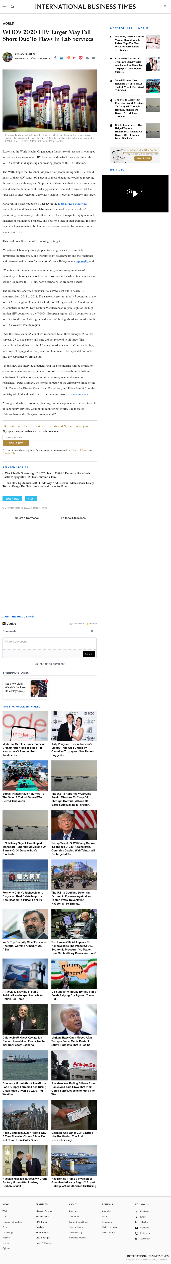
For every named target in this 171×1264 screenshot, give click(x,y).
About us (73, 1211)
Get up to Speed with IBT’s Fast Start (140, 150)
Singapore (107, 1222)
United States (108, 1232)
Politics (6, 1237)
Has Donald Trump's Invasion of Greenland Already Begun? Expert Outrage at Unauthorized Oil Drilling (73, 1182)
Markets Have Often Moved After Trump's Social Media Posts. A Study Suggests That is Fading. (71, 1041)
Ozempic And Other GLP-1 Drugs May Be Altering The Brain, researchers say (72, 1136)
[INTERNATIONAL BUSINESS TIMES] (85, 7)
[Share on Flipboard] (75, 58)
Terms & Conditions (78, 1222)
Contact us (74, 1216)
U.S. (5, 1216)
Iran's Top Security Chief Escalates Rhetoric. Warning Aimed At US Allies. (25, 946)
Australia (106, 1211)
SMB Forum (41, 1222)
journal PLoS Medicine (72, 203)
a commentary (79, 394)
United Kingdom (109, 1227)
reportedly (82, 261)
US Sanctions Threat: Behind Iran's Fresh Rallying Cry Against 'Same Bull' (73, 995)
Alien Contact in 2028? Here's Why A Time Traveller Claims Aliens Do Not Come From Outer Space (24, 1136)
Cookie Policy (75, 1232)
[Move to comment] (94, 58)
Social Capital (42, 1216)
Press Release (43, 1232)
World (5, 1211)
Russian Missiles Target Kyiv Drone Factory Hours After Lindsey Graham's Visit (25, 1182)
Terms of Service (80, 450)
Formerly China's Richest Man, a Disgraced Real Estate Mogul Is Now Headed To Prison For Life (23, 896)
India (104, 1216)
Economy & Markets (12, 1222)
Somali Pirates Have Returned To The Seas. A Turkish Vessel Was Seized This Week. (23, 797)
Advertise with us (77, 1237)
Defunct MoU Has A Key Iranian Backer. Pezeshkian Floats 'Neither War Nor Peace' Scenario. (24, 1041)
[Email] (87, 58)
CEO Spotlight (43, 1237)
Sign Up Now (143, 158)
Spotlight (40, 1227)
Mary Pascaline (26, 53)
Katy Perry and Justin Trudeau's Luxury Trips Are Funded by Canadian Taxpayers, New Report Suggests (128, 65)
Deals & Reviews (44, 1243)
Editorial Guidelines (73, 518)
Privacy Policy (9, 453)
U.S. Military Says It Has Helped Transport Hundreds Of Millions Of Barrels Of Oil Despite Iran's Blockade (128, 132)
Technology (8, 1232)
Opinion (6, 1248)
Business (7, 1227)
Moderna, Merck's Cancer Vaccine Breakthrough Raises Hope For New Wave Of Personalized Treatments (129, 43)
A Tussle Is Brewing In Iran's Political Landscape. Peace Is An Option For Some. (23, 995)
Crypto (6, 1243)
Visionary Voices (44, 1211)
